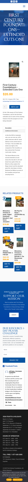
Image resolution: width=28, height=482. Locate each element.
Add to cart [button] (7, 230)
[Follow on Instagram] (16, 1)
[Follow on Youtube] (14, 1)
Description (8, 128)
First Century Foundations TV (16, 101)
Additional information (11, 131)
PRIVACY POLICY (17, 479)
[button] (22, 61)
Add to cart (15, 107)
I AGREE (9, 479)
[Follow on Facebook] (11, 1)
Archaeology (6, 101)
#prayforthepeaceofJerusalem (13, 400)
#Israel (19, 397)
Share (15, 405)
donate (14, 314)
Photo (9, 402)
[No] (26, 476)
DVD (14, 99)
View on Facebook (8, 405)
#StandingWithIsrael (11, 397)
